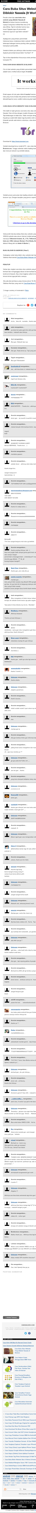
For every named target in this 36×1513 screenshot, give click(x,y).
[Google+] (28, 306)
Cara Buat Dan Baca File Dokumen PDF (17, 1426)
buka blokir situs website (17, 298)
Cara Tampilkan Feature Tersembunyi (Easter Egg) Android (23, 1395)
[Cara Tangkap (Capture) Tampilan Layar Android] (8, 1389)
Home (4, 5)
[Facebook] (29, 1334)
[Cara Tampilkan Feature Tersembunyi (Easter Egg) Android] (8, 1398)
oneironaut (14, 376)
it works (19, 1480)
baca (4, 1482)
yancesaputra (15, 1009)
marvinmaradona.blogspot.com (21, 490)
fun (24, 1478)
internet (31, 298)
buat (9, 1482)
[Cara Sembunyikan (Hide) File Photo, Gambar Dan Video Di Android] (8, 1372)
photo (30, 1478)
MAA (12, 403)
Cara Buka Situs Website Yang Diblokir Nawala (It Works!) (23, 1351)
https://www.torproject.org (20, 141)
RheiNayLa (14, 611)
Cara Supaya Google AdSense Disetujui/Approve (18, 1345)
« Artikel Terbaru (11, 1317)
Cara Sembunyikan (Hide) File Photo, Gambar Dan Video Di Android (23, 1368)
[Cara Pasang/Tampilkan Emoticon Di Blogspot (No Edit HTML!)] (8, 1380)
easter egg (31, 1482)
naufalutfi (14, 804)
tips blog (7, 1484)
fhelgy (13, 1030)
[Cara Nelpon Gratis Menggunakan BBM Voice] (8, 1363)
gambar (13, 1480)
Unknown (14, 677)
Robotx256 (14, 795)
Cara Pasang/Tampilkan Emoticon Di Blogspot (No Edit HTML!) (23, 1377)
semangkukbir (16, 668)
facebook (5, 1480)
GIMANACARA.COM (28, 1325)
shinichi (13, 866)
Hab (12, 656)
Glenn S (13, 846)
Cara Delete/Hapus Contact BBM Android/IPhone (20, 1465)
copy (13, 1482)
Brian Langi (15, 638)
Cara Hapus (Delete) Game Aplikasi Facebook (19, 1453)
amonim (13, 910)
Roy (12, 1129)
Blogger (33, 1494)
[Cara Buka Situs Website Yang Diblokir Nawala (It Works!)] (8, 1354)
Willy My (14, 385)
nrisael (13, 1140)
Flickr (27, 290)
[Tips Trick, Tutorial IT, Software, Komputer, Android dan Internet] (2, 1)
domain (18, 1482)
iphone (31, 1476)
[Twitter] (32, 306)
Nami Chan (14, 568)
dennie (13, 394)
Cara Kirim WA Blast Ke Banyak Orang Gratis (17, 1342)
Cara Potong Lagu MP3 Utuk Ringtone (17, 1417)
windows (13, 1484)
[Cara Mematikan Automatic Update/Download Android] (8, 1407)
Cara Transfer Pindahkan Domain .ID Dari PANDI (20, 1441)
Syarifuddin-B (15, 366)
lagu (25, 1480)
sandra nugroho (16, 577)
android (6, 1476)
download (24, 1482)
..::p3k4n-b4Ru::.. (17, 1099)
